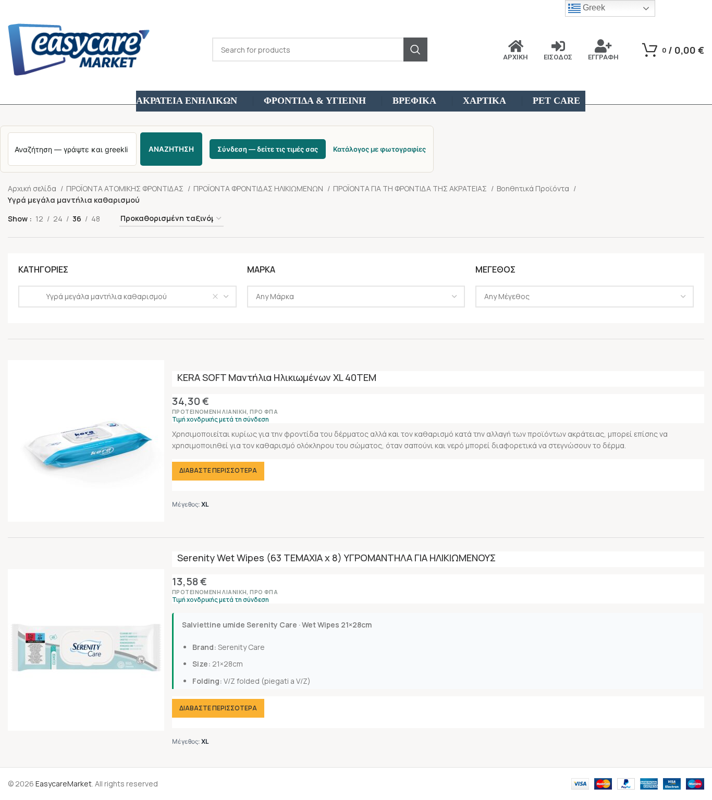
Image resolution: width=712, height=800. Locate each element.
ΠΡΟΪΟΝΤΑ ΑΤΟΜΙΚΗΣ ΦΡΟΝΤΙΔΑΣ (125, 188)
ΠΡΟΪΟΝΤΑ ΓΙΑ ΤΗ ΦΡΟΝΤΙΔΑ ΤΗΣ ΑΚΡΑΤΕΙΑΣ (410, 188)
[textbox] (275, 296)
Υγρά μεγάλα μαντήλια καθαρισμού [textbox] (97, 296)
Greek (593, 7)
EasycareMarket (63, 784)
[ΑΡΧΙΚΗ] (515, 46)
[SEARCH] (415, 49)
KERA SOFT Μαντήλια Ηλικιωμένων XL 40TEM (276, 377)
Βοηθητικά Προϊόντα (534, 188)
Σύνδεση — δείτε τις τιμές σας (267, 149)
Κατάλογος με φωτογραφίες (379, 149)
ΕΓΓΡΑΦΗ (603, 57)
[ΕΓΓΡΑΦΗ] (603, 46)
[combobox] (127, 296)
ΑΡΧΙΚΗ (515, 57)
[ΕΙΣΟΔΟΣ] (558, 46)
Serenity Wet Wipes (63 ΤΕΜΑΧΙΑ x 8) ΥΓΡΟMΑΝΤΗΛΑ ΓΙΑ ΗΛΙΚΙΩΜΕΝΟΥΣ (336, 557)
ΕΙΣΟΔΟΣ (558, 57)
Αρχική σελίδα (33, 188)
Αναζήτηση (171, 149)
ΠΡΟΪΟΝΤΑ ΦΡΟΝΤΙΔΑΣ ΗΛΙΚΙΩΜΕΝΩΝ (259, 188)
